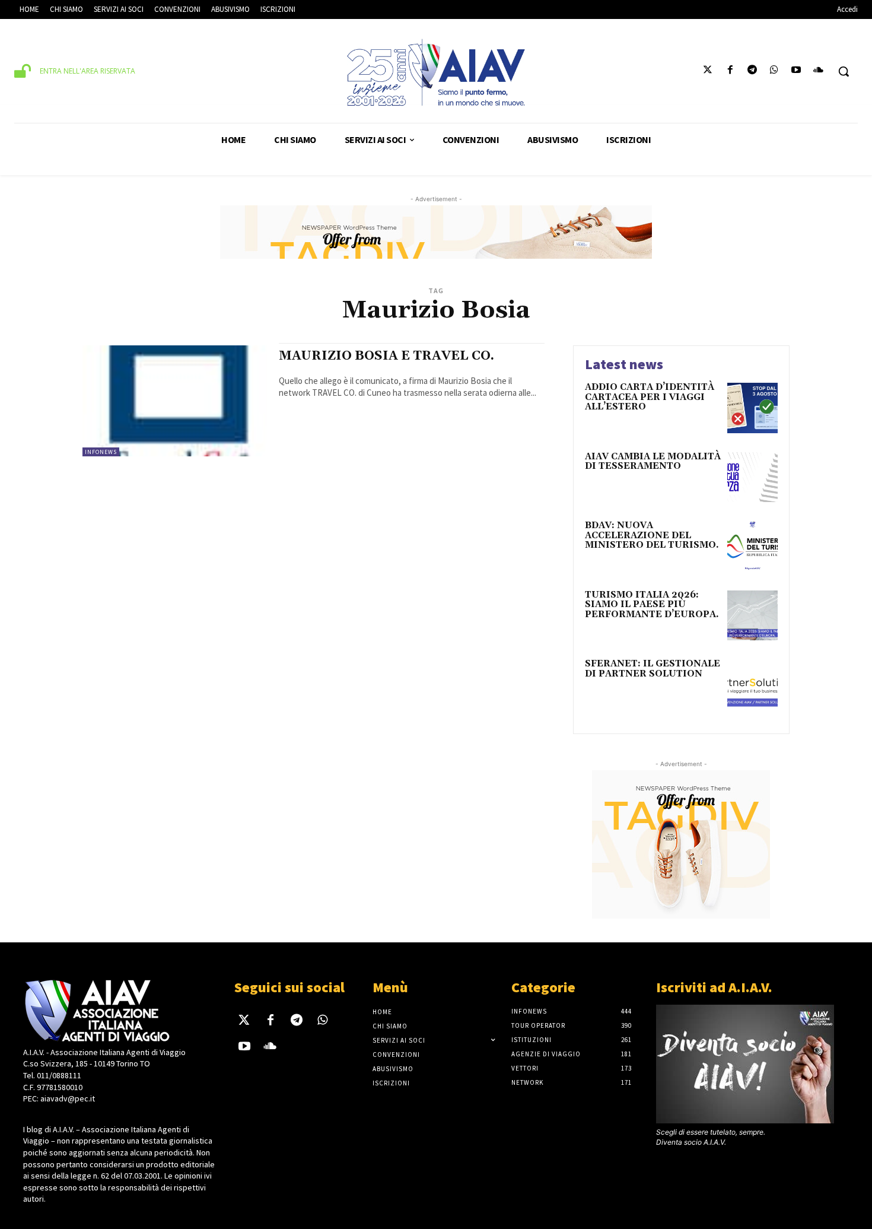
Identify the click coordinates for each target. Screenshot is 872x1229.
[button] (843, 71)
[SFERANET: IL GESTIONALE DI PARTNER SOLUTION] (752, 684)
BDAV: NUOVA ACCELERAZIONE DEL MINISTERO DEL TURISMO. (652, 535)
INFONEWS (101, 452)
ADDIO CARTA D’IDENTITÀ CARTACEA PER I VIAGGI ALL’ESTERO (649, 397)
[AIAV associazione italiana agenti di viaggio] (436, 72)
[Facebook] (730, 71)
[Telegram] (752, 71)
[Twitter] (708, 71)
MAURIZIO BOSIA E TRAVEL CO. (386, 356)
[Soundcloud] (818, 71)
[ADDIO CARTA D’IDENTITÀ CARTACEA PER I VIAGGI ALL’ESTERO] (752, 408)
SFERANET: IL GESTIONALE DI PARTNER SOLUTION (652, 668)
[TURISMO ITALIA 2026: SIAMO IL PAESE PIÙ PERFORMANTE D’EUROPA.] (752, 615)
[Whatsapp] (774, 71)
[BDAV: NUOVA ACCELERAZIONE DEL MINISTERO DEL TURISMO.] (752, 546)
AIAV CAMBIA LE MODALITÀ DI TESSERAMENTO (653, 461)
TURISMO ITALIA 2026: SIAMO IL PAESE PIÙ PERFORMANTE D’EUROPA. (652, 604)
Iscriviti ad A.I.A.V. (714, 987)
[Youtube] (796, 71)
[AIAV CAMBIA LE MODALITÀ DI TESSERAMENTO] (752, 477)
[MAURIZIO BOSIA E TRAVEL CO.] (174, 400)
